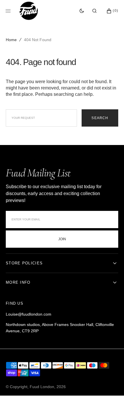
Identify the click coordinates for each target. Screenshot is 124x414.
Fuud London (42, 386)
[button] (94, 11)
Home (11, 39)
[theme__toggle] (82, 11)
